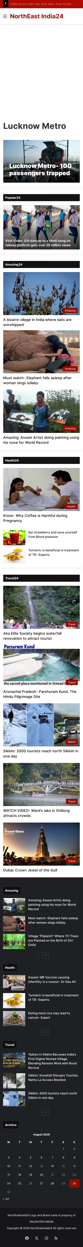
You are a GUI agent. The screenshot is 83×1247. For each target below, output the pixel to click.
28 (52, 1183)
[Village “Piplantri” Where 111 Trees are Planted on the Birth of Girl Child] (14, 941)
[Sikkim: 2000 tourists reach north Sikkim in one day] (14, 1098)
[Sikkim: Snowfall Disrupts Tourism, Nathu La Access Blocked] (14, 1080)
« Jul (6, 1198)
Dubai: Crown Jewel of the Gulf (30, 870)
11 (19, 1166)
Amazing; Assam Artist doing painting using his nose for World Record (52, 904)
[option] (41, 227)
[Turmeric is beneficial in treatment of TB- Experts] (14, 555)
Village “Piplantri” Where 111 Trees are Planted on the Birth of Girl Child (53, 940)
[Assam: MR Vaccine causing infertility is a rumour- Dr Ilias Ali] (14, 982)
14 (52, 1166)
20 (41, 1174)
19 (30, 1174)
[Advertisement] (41, 71)
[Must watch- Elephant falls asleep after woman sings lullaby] (14, 923)
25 (19, 1183)
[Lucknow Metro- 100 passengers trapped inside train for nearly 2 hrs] (41, 161)
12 (30, 1166)
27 (41, 1183)
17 (8, 1174)
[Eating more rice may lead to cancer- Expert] (14, 1018)
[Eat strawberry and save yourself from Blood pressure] (14, 537)
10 (8, 1166)
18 (19, 1174)
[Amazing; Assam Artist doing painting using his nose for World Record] (14, 905)
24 (8, 1183)
